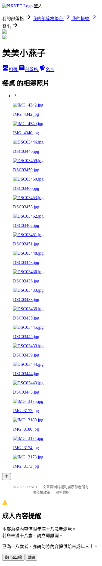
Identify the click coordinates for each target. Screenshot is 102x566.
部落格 (32, 69)
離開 (31, 557)
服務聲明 (62, 492)
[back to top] (6, 476)
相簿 (13, 69)
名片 (50, 69)
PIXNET (31, 487)
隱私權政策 (41, 492)
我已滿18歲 (13, 557)
